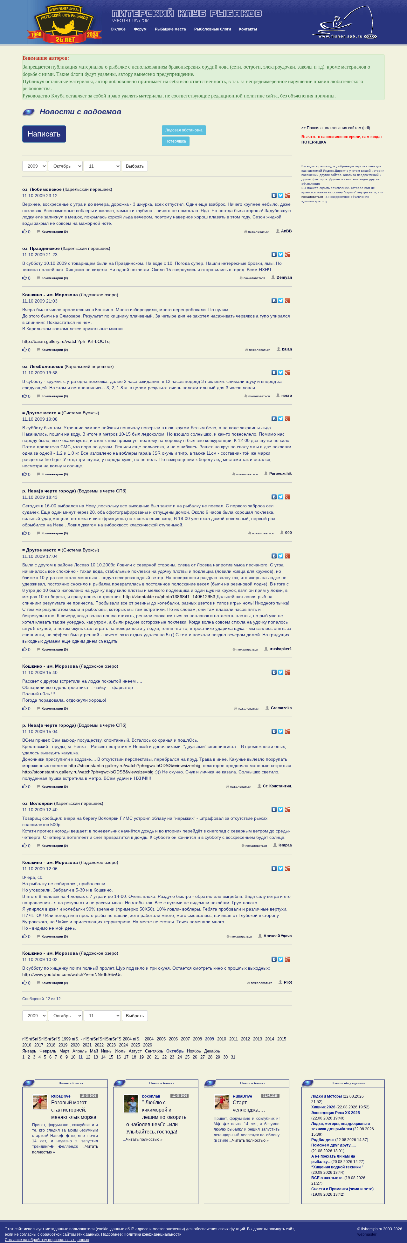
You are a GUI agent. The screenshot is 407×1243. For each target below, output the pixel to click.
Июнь (106, 1051)
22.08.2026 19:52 (353, 1107)
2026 (147, 1045)
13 (95, 1057)
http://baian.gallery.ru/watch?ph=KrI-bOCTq (66, 341)
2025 (135, 1045)
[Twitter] (281, 193)
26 (195, 1057)
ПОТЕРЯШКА (313, 142)
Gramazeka (281, 708)
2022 (99, 1045)
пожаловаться (258, 231)
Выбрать (135, 166)
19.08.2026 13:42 (328, 1194)
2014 (269, 1039)
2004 (149, 1039)
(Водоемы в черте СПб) (74, 490)
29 (218, 1057)
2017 (38, 1045)
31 (233, 1057)
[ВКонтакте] (274, 193)
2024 (123, 1045)
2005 (161, 1039)
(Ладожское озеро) (70, 294)
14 (103, 1057)
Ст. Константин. (277, 786)
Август (135, 1051)
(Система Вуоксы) (60, 412)
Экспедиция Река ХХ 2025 (335, 1113)
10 (73, 1057)
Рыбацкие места (170, 29)
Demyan (284, 277)
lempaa (285, 845)
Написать (44, 134)
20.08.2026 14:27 (348, 1161)
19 (141, 1057)
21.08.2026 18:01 (328, 1151)
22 (164, 1057)
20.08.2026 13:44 (328, 1172)
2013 (257, 1039)
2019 (63, 1045)
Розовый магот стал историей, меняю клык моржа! (74, 1110)
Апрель (79, 1051)
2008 (197, 1039)
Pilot (288, 982)
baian (287, 349)
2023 (111, 1045)
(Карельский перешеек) (67, 189)
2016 (26, 1045)
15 (111, 1057)
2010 (221, 1039)
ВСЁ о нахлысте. (327, 1178)
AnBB (286, 231)
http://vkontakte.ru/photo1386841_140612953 (169, 596)
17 (126, 1057)
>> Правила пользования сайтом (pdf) (335, 128)
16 (118, 1057)
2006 (173, 1039)
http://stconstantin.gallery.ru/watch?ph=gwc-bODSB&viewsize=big (88, 771)
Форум (140, 29)
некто (286, 395)
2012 (245, 1039)
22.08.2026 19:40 (328, 1118)
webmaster (366, 1234)
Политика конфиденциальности (153, 1234)
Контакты (248, 29)
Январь (29, 1051)
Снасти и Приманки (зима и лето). (343, 1189)
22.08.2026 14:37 (351, 1140)
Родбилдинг (322, 1140)
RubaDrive (61, 1096)
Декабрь (212, 1051)
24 (179, 1057)
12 (88, 1057)
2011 (233, 1039)
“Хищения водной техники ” (337, 1167)
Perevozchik (280, 473)
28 (210, 1057)
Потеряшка (175, 141)
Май (94, 1051)
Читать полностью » (144, 1139)
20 (149, 1057)
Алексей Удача (278, 936)
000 (288, 533)
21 (157, 1057)
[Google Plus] (287, 193)
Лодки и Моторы (326, 1096)
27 (202, 1057)
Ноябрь (194, 1051)
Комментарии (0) (55, 231)
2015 (281, 1039)
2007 (185, 1039)
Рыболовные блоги (212, 29)
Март (64, 1051)
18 (134, 1057)
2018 (50, 1045)
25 (187, 1057)
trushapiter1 (281, 649)
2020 (75, 1045)
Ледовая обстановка (184, 130)
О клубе (118, 29)
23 (172, 1057)
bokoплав (151, 1096)
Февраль (47, 1051)
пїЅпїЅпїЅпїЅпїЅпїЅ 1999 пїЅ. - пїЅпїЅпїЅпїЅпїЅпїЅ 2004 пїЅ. (81, 1039)
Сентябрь (154, 1051)
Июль (120, 1051)
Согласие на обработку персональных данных (47, 1240)
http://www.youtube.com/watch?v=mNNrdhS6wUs (71, 974)
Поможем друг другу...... (333, 1145)
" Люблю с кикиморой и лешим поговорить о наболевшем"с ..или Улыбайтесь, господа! (156, 1117)
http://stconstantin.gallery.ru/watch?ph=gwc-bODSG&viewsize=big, (135, 765)
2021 (87, 1045)
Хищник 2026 (323, 1107)
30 (225, 1057)
